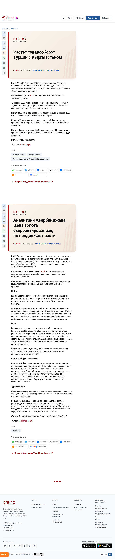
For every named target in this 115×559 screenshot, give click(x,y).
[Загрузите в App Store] (89, 545)
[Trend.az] (10, 18)
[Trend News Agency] (9, 502)
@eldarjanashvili (25, 421)
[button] (4, 33)
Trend (32, 95)
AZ (106, 554)
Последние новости (38, 504)
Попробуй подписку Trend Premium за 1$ (33, 181)
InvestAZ (16, 431)
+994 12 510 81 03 (8, 528)
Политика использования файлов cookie (101, 525)
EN (102, 554)
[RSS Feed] (34, 546)
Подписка (77, 504)
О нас (54, 504)
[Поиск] (63, 18)
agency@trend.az (8, 530)
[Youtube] (20, 546)
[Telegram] (24, 546)
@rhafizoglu (25, 144)
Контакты (56, 511)
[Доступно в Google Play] (104, 545)
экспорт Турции (18, 154)
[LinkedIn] (29, 546)
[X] (15, 546)
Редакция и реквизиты (60, 507)
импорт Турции (34, 154)
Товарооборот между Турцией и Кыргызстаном (31, 159)
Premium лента (36, 507)
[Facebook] (10, 546)
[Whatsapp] (5, 546)
